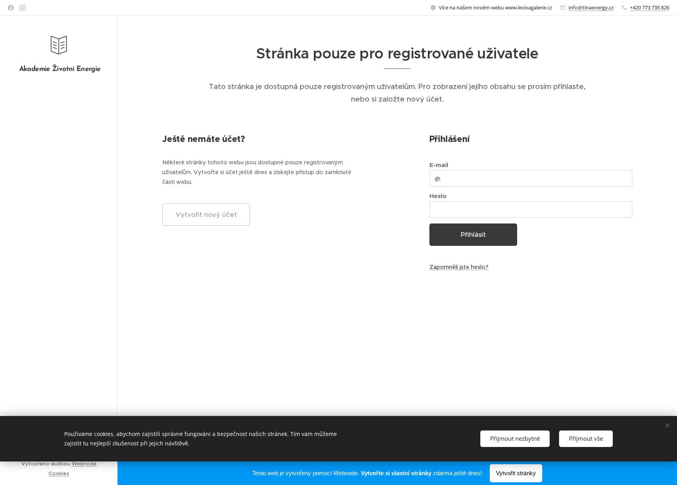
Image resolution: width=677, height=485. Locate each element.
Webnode (84, 463)
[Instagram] (22, 8)
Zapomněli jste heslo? (459, 267)
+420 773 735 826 (649, 7)
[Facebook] (11, 8)
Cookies (59, 473)
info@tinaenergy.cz (591, 7)
